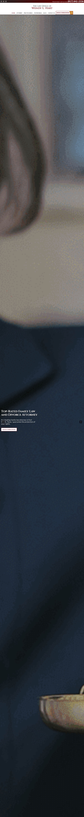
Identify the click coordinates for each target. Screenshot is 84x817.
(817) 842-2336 (76, 1)
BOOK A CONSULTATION (9, 429)
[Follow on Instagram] (6, 1)
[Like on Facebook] (1, 1)
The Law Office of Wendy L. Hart (42, 7)
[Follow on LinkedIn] (4, 1)
